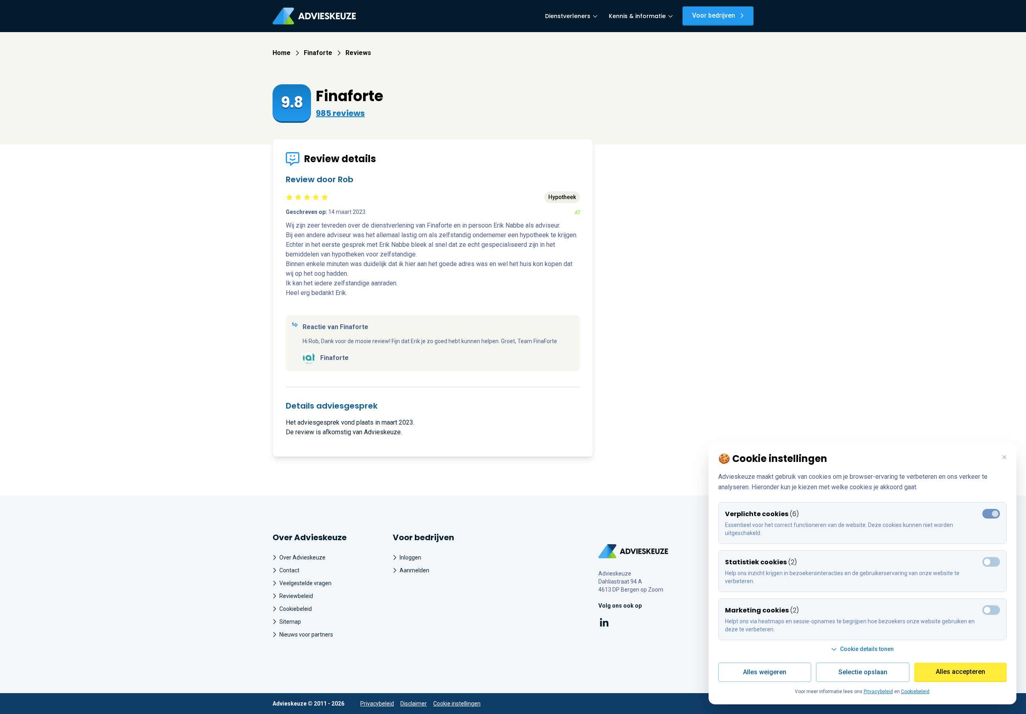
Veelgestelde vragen (305, 583)
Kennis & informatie (637, 16)
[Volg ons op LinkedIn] (604, 624)
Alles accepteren (960, 671)
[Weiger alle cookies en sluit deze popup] (1004, 457)
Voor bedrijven (713, 15)
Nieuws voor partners (306, 634)
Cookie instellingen (457, 703)
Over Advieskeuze (302, 557)
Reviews (358, 53)
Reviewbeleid (296, 596)
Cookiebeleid (295, 609)
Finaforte (318, 53)
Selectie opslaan (862, 672)
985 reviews (340, 113)
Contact (289, 570)
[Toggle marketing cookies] (991, 562)
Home (282, 53)
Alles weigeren (764, 672)
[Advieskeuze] (314, 16)
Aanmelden (414, 570)
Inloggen (410, 557)
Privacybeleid (377, 703)
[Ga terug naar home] (633, 551)
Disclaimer (413, 703)
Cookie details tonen (867, 649)
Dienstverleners (567, 16)
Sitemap (290, 621)
